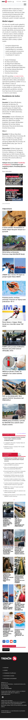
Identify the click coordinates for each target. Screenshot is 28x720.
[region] (13, 2)
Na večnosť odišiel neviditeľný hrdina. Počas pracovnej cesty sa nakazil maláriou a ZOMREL (14, 479)
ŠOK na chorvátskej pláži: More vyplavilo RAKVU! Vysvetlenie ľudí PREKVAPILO (13, 468)
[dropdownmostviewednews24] (14, 500)
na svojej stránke (18, 76)
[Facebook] (4, 641)
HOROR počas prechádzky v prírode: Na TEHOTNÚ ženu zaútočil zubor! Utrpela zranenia (14, 459)
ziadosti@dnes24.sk (5, 694)
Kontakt (6, 667)
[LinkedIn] (15, 641)
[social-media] (2, 697)
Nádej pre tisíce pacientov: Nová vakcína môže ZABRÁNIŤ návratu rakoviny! (15, 495)
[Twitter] (7, 641)
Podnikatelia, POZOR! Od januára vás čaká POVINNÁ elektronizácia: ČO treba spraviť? (14, 475)
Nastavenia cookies (9, 675)
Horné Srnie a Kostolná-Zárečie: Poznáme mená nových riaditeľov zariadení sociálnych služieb (14, 439)
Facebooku (21, 163)
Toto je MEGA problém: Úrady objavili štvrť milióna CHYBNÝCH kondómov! (14, 464)
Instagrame (7, 164)
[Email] (11, 641)
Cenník (6, 670)
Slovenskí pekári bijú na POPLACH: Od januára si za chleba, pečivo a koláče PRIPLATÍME (14, 472)
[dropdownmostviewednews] (14, 451)
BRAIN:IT (9, 712)
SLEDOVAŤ (6, 650)
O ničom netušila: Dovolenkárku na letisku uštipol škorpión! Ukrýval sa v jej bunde (14, 483)
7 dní (19, 453)
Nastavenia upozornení (10, 678)
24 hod (19, 455)
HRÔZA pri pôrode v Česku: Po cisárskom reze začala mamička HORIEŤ (14, 491)
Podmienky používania (10, 673)
